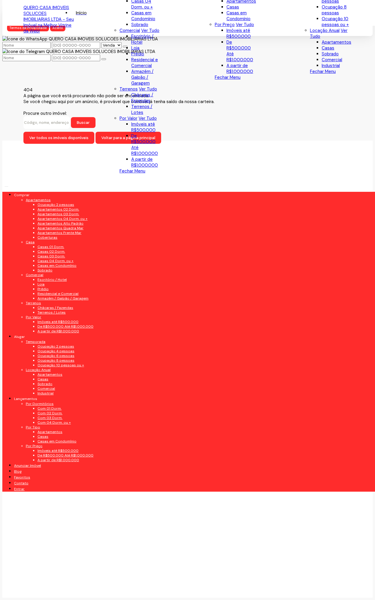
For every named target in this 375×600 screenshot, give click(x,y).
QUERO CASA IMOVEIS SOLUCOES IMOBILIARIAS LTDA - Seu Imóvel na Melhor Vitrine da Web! (48, 19)
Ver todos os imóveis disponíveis (58, 137)
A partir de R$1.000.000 (239, 68)
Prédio (137, 54)
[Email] (61, 245)
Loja (135, 48)
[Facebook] (61, 224)
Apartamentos (336, 42)
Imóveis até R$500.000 (238, 33)
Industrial (331, 66)
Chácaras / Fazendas (142, 98)
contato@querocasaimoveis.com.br (66, 437)
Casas (328, 48)
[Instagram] (61, 255)
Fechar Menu (323, 71)
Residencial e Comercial (144, 63)
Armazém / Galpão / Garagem (142, 77)
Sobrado (330, 54)
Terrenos (129, 89)
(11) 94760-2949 (48, 395)
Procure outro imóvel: (45, 113)
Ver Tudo (245, 25)
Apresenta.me (37, 590)
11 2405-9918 (44, 407)
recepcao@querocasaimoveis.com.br (65, 421)
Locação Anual (325, 30)
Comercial (332, 60)
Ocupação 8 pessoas (334, 10)
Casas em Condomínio (238, 16)
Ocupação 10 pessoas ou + (335, 22)
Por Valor (128, 118)
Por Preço (225, 25)
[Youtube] (61, 234)
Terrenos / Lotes (141, 109)
